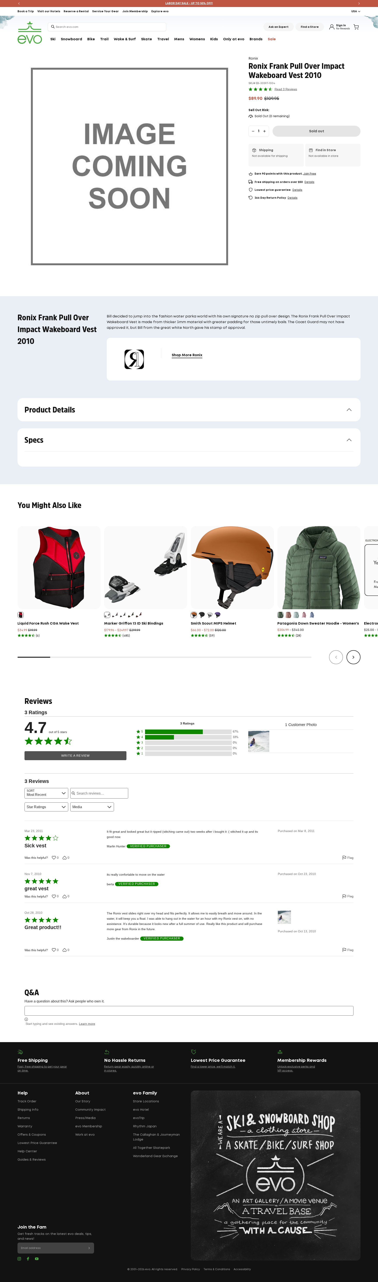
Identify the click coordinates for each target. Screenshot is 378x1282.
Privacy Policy (190, 1269)
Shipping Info (28, 1109)
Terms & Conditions (216, 1269)
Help (23, 1093)
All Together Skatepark (151, 1148)
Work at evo (85, 1134)
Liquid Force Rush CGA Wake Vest (48, 623)
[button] (187, 732)
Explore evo (160, 11)
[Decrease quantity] (253, 131)
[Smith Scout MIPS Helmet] (232, 567)
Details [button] (309, 182)
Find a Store (310, 27)
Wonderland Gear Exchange (155, 1156)
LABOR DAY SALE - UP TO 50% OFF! (189, 3)
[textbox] (189, 1010)
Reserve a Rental (76, 11)
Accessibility (242, 1269)
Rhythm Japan (145, 1126)
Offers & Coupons (32, 1134)
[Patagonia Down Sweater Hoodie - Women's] (318, 567)
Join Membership (135, 11)
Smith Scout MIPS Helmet (213, 623)
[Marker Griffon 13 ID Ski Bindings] (145, 567)
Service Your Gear (105, 11)
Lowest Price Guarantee (37, 1143)
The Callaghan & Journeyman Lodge (156, 1137)
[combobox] (107, 27)
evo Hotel (141, 1109)
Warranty (25, 1126)
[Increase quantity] (264, 131)
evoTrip (139, 1118)
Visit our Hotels (48, 11)
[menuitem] (53, 39)
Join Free (309, 174)
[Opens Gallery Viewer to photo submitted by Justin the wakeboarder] (258, 741)
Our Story (82, 1101)
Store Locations (146, 1101)
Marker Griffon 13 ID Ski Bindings (133, 623)
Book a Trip (26, 11)
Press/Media (85, 1118)
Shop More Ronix (187, 355)
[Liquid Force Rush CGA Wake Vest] (59, 567)
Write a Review (75, 755)
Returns (24, 1118)
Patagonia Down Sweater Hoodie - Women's (318, 623)
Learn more (87, 1023)
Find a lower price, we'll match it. (213, 1067)
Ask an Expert (279, 27)
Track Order (27, 1101)
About (82, 1093)
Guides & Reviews (32, 1159)
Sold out (316, 131)
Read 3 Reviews (286, 89)
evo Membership (88, 1126)
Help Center (27, 1151)
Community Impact (90, 1109)
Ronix (253, 58)
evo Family (145, 1093)
